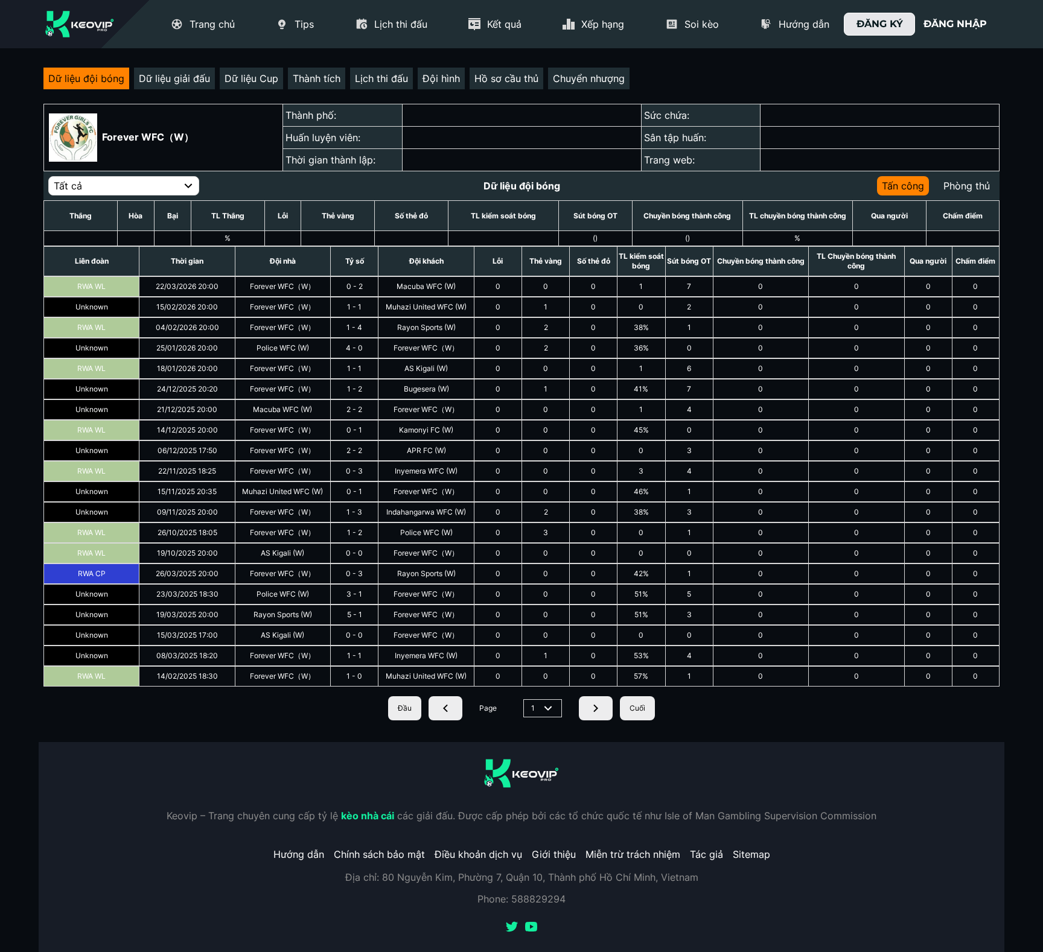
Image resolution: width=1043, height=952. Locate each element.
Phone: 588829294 (521, 899)
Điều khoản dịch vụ (478, 854)
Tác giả (706, 854)
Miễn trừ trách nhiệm (632, 854)
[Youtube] (531, 927)
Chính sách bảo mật (379, 854)
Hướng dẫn (298, 854)
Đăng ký (879, 24)
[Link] (79, 24)
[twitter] (512, 927)
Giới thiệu (554, 854)
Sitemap (751, 854)
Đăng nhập (955, 24)
